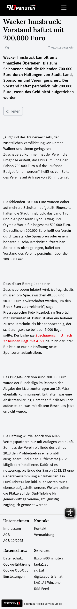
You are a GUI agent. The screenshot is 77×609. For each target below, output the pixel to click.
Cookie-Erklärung (16, 564)
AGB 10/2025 (13, 541)
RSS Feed (41, 589)
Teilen (15, 111)
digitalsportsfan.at (48, 576)
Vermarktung (44, 535)
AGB (6, 535)
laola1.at (41, 564)
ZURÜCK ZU (10, 603)
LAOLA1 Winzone (47, 583)
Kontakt (40, 529)
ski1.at (39, 570)
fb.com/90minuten (48, 558)
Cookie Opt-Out (15, 570)
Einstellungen (14, 576)
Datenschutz (13, 558)
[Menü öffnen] (64, 7)
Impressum (12, 529)
